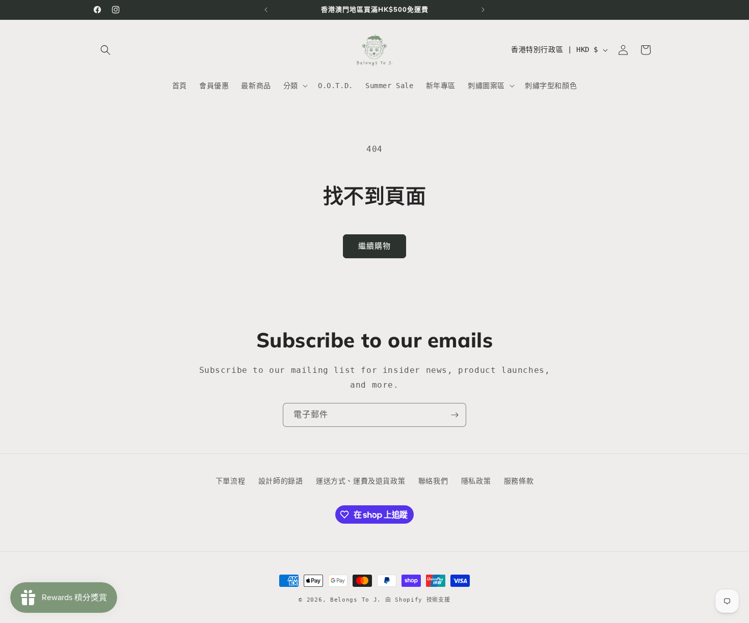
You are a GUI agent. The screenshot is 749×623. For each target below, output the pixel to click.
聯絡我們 (433, 481)
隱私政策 (476, 481)
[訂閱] (454, 415)
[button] (105, 50)
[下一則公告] (483, 9)
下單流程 (230, 481)
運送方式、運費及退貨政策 (360, 481)
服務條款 (518, 481)
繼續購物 (374, 246)
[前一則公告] (266, 9)
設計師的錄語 (280, 481)
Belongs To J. (355, 600)
